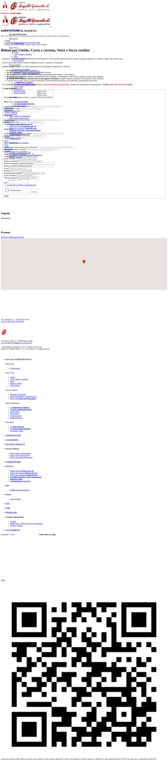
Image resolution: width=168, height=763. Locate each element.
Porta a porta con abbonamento (21, 457)
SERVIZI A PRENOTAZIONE (12, 237)
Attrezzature (9, 108)
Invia (6, 196)
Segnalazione (6, 218)
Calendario (8, 110)
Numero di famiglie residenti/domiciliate (18, 163)
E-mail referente (9, 175)
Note (5, 183)
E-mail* (7, 168)
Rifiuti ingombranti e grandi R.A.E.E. (27, 71)
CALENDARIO (11, 440)
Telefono (7, 171)
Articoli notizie (14, 139)
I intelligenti (19, 135)
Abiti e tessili (18, 87)
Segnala (4, 576)
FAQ (6, 145)
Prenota (16, 576)
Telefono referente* (11, 178)
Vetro (16, 56)
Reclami (10, 576)
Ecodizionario (19, 43)
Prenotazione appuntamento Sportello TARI (17, 582)
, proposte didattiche (19, 143)
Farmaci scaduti (19, 91)
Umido (16, 52)
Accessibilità (12, 530)
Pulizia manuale (21, 124)
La (23, 82)
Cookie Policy (33, 535)
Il (24, 85)
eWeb (53, 535)
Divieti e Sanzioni (15, 157)
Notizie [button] (7, 137)
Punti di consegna (11, 112)
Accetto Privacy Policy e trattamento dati (21, 185)
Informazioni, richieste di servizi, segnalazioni (25, 155)
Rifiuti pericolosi (20, 93)
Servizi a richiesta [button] (11, 114)
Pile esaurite (18, 89)
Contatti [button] (7, 151)
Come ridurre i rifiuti (8, 578)
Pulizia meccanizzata (22, 126)
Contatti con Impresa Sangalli (19, 153)
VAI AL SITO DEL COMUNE (12, 322)
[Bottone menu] (51, 26)
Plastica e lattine (19, 58)
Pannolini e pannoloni (21, 69)
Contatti (13, 521)
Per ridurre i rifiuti (20, 106)
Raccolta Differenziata (13, 30)
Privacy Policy (21, 535)
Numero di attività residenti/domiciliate (18, 166)
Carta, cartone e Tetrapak (23, 54)
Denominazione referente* (13, 173)
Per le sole (26, 73)
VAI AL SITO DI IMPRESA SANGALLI (16, 343)
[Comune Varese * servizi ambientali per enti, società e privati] (25, 11)
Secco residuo (19, 60)
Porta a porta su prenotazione (19, 116)
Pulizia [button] (7, 122)
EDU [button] (6, 141)
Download (8, 149)
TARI (7, 147)
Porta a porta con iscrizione (19, 118)
